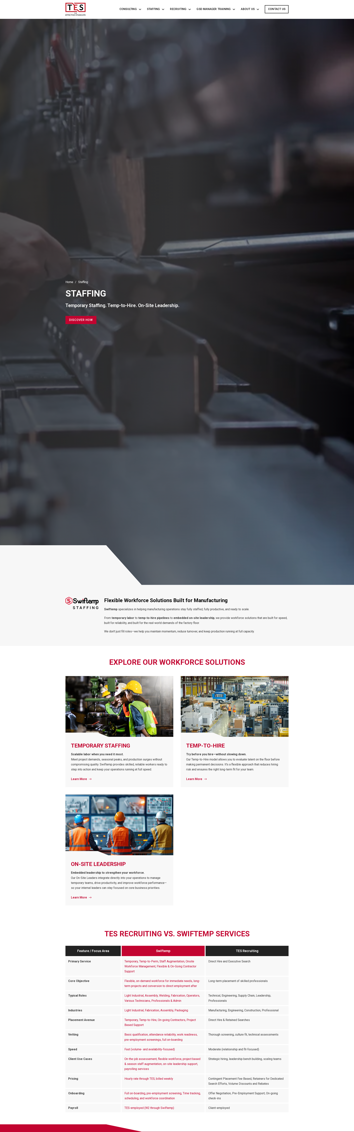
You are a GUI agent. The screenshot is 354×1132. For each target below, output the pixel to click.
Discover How (81, 320)
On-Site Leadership (98, 864)
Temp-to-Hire (205, 745)
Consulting (128, 9)
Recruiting (178, 9)
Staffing (153, 9)
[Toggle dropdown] (140, 9)
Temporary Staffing (100, 745)
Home (69, 282)
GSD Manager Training (214, 9)
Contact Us (276, 9)
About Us (248, 9)
